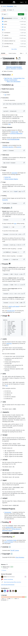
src (4, 29)
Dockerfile (6, 46)
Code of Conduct (8, 542)
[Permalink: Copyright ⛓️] (1, 554)
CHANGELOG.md (8, 38)
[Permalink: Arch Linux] (1, 143)
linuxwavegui (7, 512)
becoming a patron (7, 530)
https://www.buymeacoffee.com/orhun (12, 582)
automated (14, 172)
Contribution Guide (11, 540)
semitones (9, 343)
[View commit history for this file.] (25, 18)
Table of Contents (8, 71)
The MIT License (14, 550)
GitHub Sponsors (16, 529)
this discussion (11, 310)
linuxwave (10, 6)
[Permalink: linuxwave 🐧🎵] (1, 58)
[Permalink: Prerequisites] (1, 92)
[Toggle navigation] (2, 2)
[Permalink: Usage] (1, 182)
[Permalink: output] (1, 498)
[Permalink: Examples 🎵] (1, 208)
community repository (8, 147)
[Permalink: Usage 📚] (1, 316)
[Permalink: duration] (1, 470)
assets (5, 24)
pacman (19, 147)
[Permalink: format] (1, 435)
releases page (14, 131)
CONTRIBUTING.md (8, 43)
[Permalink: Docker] (1, 167)
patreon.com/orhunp (8, 579)
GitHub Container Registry (11, 179)
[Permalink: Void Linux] (1, 155)
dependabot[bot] (8, 18)
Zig (5, 94)
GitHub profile (9, 527)
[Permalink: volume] (1, 460)
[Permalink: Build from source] (1, 89)
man (5, 27)
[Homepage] (14, 2)
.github (5, 21)
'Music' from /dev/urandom (13, 81)
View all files (14, 49)
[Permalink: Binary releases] (1, 127)
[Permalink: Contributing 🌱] (1, 537)
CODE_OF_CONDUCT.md (9, 40)
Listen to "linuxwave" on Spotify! (14, 68)
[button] (24, 104)
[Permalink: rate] (1, 402)
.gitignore (6, 35)
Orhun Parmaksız (19, 557)
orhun (4, 6)
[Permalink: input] (1, 480)
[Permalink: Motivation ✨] (1, 75)
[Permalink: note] (1, 374)
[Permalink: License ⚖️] (1, 547)
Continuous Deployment (16, 133)
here (9, 124)
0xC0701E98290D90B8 (13, 139)
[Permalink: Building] (1, 196)
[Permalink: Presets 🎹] (1, 264)
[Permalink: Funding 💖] (1, 522)
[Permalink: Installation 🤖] (1, 85)
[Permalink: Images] (1, 170)
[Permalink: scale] (1, 339)
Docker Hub (7, 177)
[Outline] (26, 53)
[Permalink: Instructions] (1, 98)
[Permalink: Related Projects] (1, 509)
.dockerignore (7, 32)
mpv (15, 223)
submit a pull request (13, 306)
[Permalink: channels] (1, 412)
